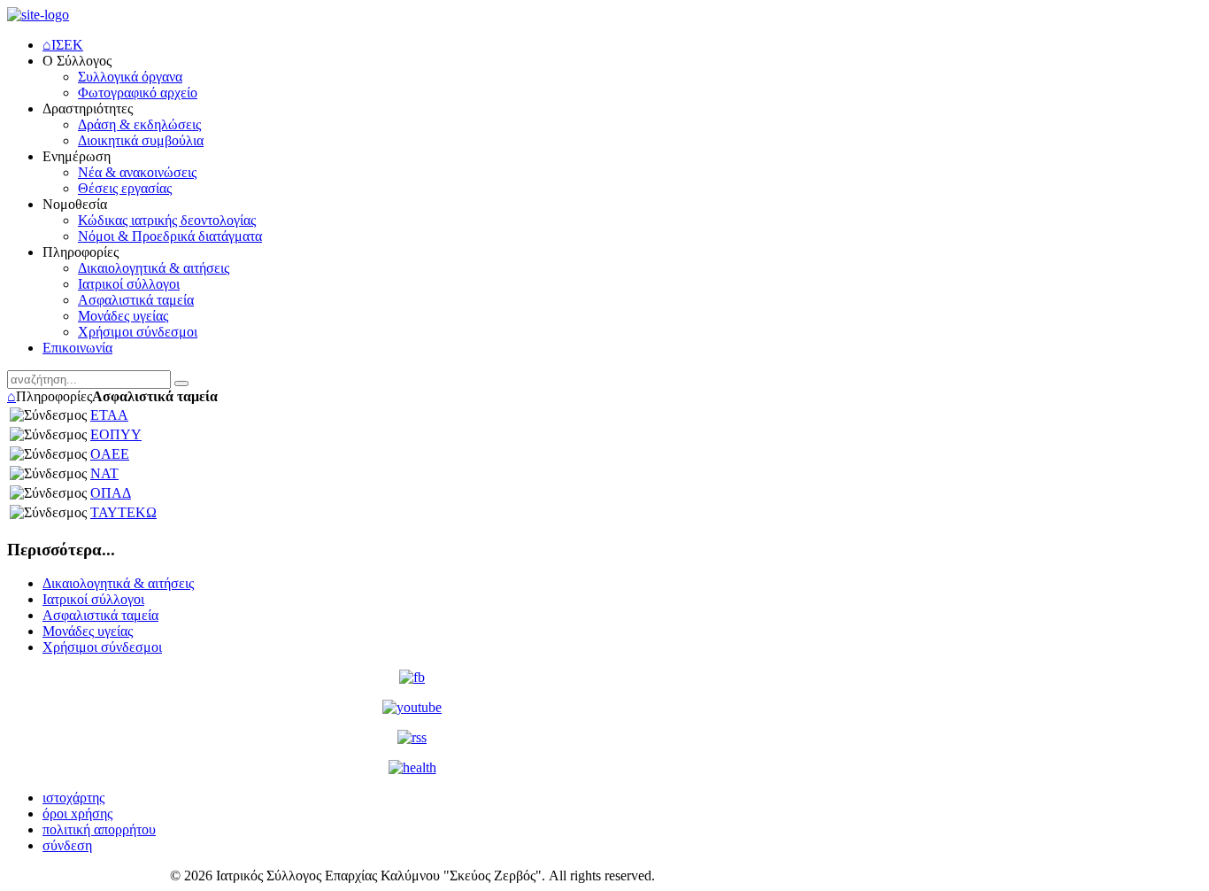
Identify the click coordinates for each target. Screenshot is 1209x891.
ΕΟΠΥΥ (116, 434)
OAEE (109, 453)
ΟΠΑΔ (110, 492)
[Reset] (181, 383)
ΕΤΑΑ (109, 414)
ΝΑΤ (104, 473)
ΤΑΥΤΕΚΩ (123, 512)
